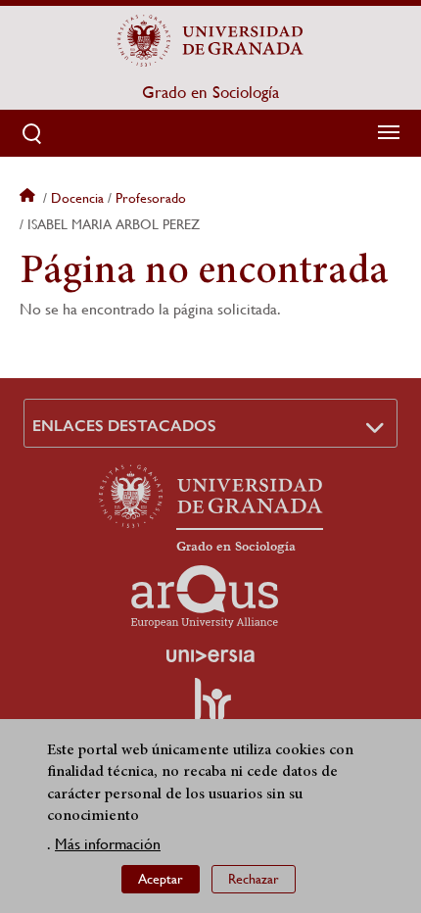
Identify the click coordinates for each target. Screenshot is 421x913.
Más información (108, 844)
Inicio (29, 198)
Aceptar (160, 879)
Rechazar (253, 879)
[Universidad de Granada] (210, 40)
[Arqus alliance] (204, 596)
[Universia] (210, 655)
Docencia (77, 198)
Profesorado (151, 198)
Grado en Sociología (210, 92)
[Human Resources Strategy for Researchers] (210, 708)
